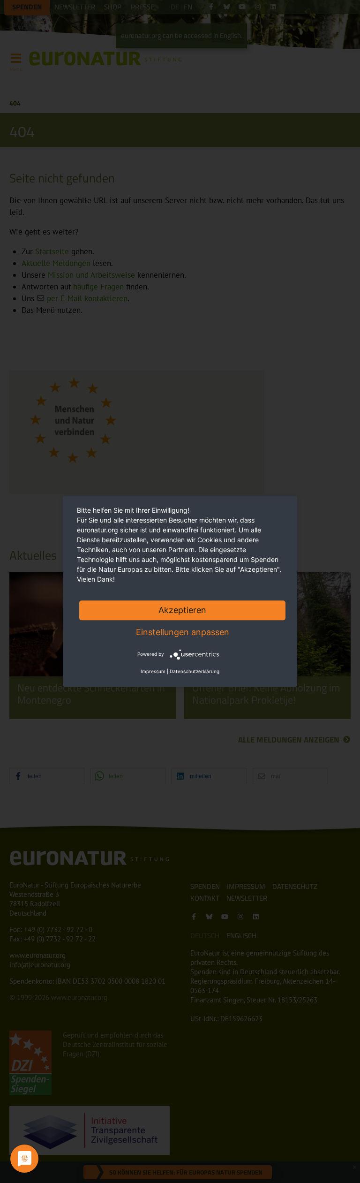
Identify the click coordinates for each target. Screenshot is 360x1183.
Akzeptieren (182, 610)
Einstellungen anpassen (182, 632)
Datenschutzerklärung (194, 672)
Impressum (153, 672)
